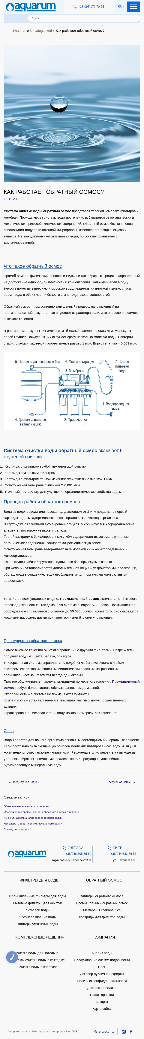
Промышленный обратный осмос (102, 903)
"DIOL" (74, 1031)
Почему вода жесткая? (18, 829)
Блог (102, 967)
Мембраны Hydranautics (102, 910)
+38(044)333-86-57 (123, 853)
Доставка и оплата (101, 988)
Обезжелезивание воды (37, 917)
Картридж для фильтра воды (102, 917)
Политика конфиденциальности (102, 981)
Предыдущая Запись (23, 781)
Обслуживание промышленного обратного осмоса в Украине (41, 812)
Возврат (101, 1002)
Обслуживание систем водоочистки (102, 960)
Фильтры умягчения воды (37, 924)
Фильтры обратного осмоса (101, 896)
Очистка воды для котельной (37, 953)
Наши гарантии (102, 995)
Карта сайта (101, 1009)
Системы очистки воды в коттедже (37, 960)
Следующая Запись (121, 781)
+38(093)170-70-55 (91, 6)
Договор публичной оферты (102, 974)
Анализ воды (102, 953)
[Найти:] (84, 18)
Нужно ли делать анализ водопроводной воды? (33, 817)
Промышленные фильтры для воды (37, 896)
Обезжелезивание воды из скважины (26, 806)
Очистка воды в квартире (38, 967)
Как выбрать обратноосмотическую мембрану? (33, 823)
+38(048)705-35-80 (78, 853)
